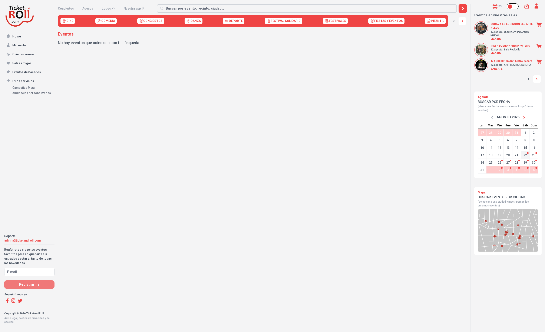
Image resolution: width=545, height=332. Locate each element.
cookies (9, 322)
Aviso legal (10, 318)
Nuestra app (132, 8)
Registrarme (29, 284)
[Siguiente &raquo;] (462, 21)
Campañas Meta (23, 87)
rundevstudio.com (34, 325)
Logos (106, 8)
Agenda (87, 8)
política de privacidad (31, 318)
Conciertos (66, 8)
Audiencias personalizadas (31, 93)
